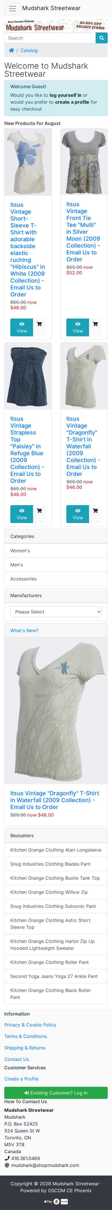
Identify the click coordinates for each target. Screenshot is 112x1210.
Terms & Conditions (25, 1036)
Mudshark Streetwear (51, 8)
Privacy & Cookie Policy (30, 1025)
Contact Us (16, 1059)
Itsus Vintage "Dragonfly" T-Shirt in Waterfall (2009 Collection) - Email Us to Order (83, 446)
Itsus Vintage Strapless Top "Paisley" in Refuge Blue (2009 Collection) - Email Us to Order (27, 449)
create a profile (72, 102)
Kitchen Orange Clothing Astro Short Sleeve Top (50, 923)
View (22, 331)
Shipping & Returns (24, 1048)
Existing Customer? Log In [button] (58, 1093)
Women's (20, 550)
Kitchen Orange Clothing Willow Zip (49, 892)
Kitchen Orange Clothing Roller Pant (49, 962)
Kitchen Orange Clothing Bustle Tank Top (55, 878)
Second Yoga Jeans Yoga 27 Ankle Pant (54, 976)
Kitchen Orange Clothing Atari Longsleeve (55, 850)
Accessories (23, 579)
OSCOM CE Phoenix (70, 1190)
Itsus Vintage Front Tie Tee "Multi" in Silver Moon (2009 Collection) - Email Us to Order (83, 232)
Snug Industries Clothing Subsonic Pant (53, 906)
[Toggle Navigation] (13, 8)
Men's (16, 565)
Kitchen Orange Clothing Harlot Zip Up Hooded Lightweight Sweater (52, 944)
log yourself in (66, 95)
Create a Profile (21, 1079)
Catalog (29, 50)
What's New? (24, 630)
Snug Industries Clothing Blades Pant (50, 864)
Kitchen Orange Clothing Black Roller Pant (50, 993)
